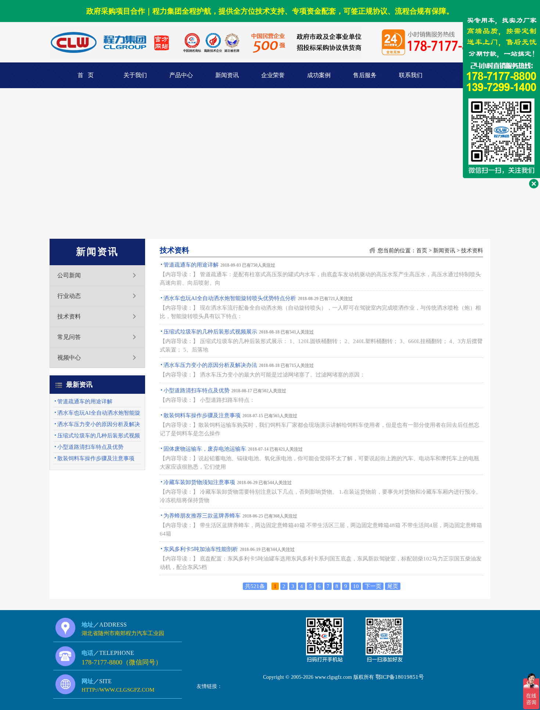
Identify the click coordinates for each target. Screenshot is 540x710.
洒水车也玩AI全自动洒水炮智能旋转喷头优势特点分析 (229, 298)
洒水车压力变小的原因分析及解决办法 (210, 365)
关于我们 (135, 75)
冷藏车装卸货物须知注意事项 (199, 482)
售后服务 (365, 75)
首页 (421, 250)
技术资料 (69, 316)
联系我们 (410, 75)
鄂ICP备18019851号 (399, 677)
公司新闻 (69, 275)
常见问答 (69, 337)
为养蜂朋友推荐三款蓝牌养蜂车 (202, 516)
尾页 (392, 586)
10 (356, 586)
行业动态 (69, 296)
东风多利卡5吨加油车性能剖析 (200, 549)
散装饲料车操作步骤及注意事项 (95, 458)
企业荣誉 (273, 75)
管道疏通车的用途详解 (84, 401)
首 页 (86, 75)
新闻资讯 (227, 75)
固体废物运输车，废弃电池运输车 (204, 449)
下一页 (373, 586)
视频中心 (69, 357)
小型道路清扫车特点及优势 (90, 447)
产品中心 (181, 75)
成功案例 (319, 75)
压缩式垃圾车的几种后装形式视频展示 (210, 332)
